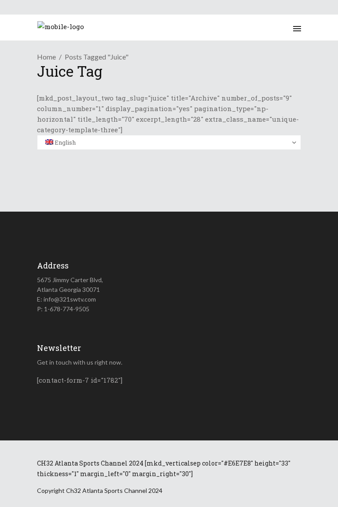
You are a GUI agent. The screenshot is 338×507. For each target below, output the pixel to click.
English (64, 142)
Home (46, 56)
